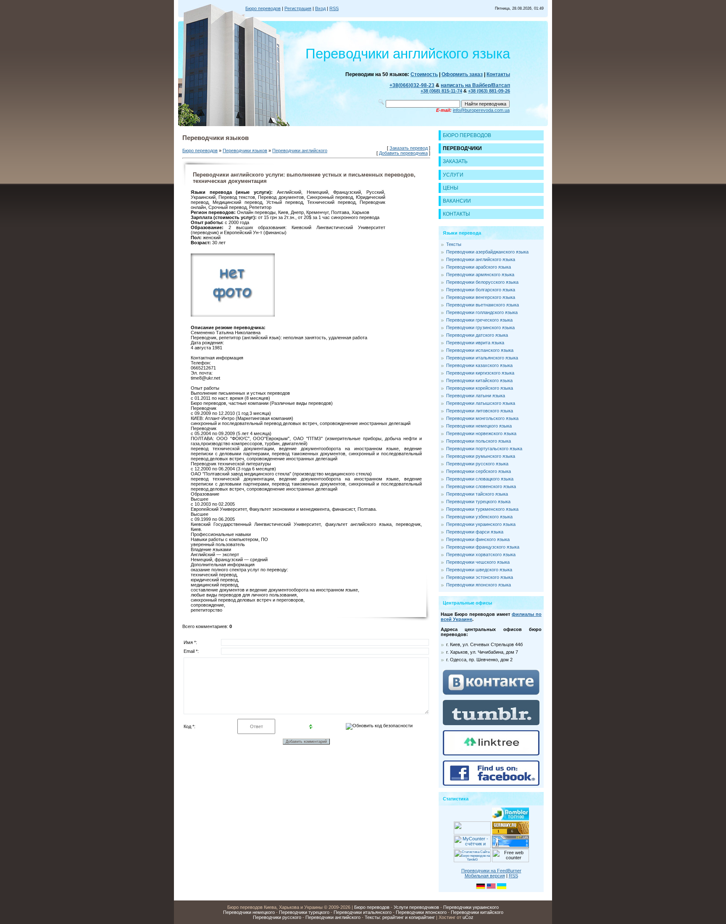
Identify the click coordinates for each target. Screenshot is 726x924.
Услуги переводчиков (416, 907)
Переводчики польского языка (478, 441)
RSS (334, 8)
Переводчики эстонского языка (479, 577)
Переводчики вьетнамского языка (482, 304)
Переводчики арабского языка (478, 266)
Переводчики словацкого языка (479, 478)
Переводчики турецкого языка (478, 501)
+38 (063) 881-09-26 (489, 90)
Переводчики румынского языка (480, 456)
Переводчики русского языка (477, 463)
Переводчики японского (421, 912)
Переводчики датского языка (477, 335)
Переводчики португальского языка (484, 448)
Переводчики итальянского (363, 912)
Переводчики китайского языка (479, 380)
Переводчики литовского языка (479, 410)
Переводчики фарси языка (474, 531)
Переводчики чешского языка (478, 562)
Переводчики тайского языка (477, 493)
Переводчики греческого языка (479, 319)
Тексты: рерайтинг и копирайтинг (400, 917)
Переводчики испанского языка (479, 350)
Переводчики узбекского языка (479, 516)
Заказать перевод (408, 147)
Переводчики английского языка (480, 259)
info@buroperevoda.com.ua (481, 110)
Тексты (453, 244)
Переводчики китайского (477, 912)
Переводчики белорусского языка (482, 282)
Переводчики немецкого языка (479, 425)
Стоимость (424, 74)
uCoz (468, 917)
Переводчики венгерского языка (480, 297)
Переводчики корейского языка (479, 388)
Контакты (498, 74)
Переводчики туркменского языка (482, 509)
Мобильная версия (485, 875)
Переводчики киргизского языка (480, 372)
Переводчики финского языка (478, 539)
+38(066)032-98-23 (411, 85)
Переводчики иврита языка (475, 342)
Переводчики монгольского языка (482, 418)
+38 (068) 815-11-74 (441, 90)
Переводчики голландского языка (482, 312)
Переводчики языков (245, 150)
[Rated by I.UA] (472, 832)
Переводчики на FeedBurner (491, 870)
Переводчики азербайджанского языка (487, 251)
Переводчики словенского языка (481, 486)
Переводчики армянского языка (480, 274)
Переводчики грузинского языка (480, 327)
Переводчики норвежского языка (481, 433)
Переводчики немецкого (249, 912)
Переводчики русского (277, 917)
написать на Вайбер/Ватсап (475, 85)
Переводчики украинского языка (481, 524)
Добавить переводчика (403, 153)
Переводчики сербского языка (478, 471)
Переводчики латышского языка (480, 403)
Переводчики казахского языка (479, 365)
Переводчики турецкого (304, 912)
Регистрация (297, 8)
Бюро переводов (263, 8)
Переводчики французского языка (482, 546)
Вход (320, 8)
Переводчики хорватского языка (481, 554)
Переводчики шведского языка (479, 569)
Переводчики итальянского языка (482, 357)
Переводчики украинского (471, 907)
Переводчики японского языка (478, 584)
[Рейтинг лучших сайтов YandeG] (472, 861)
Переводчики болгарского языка (480, 289)
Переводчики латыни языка (475, 395)
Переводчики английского (299, 150)
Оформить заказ (462, 74)
